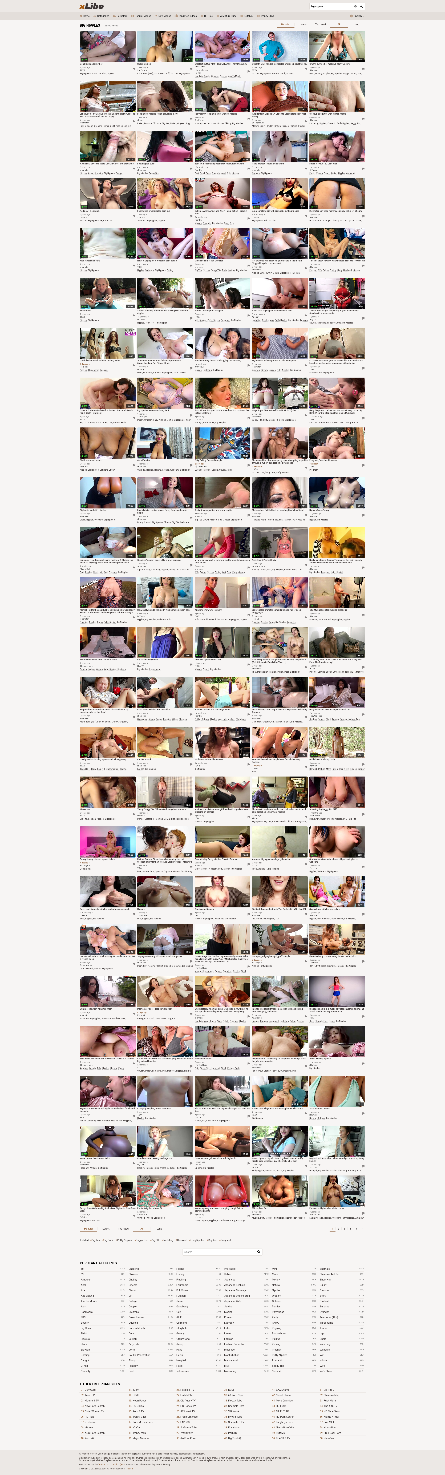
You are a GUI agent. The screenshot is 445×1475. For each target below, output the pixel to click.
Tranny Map (139, 1432)
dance (263, 569)
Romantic (277, 1360)
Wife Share (326, 1371)
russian (296, 273)
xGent (136, 1389)
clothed (141, 1218)
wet (224, 572)
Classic (133, 1290)
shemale (216, 173)
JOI (277, 919)
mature (275, 73)
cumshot (102, 73)
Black (84, 1344)
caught (312, 323)
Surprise (324, 1306)
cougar (301, 126)
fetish (173, 123)
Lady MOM (186, 1395)
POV (99, 1068)
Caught (85, 1360)
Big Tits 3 (329, 1389)
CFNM (84, 1365)
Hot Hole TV (187, 1389)
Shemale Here (236, 1406)
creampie (326, 220)
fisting (170, 270)
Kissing (228, 1312)
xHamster (313, 70)
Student (324, 1301)
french (206, 669)
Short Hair (325, 1279)
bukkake (313, 372)
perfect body (119, 422)
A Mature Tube (226, 16)
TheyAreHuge (258, 566)
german (207, 422)
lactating (313, 123)
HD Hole (206, 16)
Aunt (83, 1306)
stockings (142, 719)
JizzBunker (314, 816)
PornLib (255, 619)
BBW (280, 1071)
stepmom (106, 1018)
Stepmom (325, 1290)
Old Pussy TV (188, 1400)
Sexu (311, 1018)
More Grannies (284, 1400)
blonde (165, 470)
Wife (322, 1365)
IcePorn (256, 217)
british (277, 126)
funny (140, 522)
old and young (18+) (296, 821)
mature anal (354, 719)
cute (139, 73)
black (82, 520)
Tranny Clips (265, 16)
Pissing (276, 1344)
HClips (312, 669)
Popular (285, 24)
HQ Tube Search (333, 1411)
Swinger (324, 1312)
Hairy (179, 1349)
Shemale (325, 1268)
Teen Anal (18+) (329, 1317)
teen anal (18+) (259, 869)
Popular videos (141, 16)
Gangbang (182, 1306)
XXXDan (141, 217)
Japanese (229, 1279)
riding (172, 569)
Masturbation (231, 1355)
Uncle (323, 1338)
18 (155, 73)
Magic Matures (141, 1438)
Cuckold (133, 1322)
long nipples (197, 1240)
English (356, 16)
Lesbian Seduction (234, 1344)
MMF (275, 1268)
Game (179, 1301)
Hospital (181, 1360)
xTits (197, 818)
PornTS (232, 1432)
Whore (323, 1360)
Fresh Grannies (189, 1416)
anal (223, 173)
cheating (342, 1170)
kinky (188, 420)
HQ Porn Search (285, 1416)
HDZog (140, 369)
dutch (282, 73)
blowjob (318, 1021)
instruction (257, 919)
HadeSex (329, 1438)
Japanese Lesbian (234, 1285)
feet (197, 173)
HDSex (198, 73)
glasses (183, 719)
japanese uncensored (225, 919)
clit (113, 126)
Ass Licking (87, 1295)
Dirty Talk (134, 1344)
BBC (83, 1317)
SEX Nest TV (187, 1411)
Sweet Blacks (283, 1395)
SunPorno (142, 70)
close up (331, 123)
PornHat (198, 170)
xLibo (91, 5)
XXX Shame (282, 1389)
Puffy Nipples (279, 1355)
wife (262, 273)
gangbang (265, 472)
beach (90, 126)
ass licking (345, 422)
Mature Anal (231, 1360)
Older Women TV (94, 1411)
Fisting (180, 1274)
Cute (131, 1333)
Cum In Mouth (137, 1328)
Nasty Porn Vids (285, 1427)
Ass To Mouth (89, 1301)
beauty (255, 569)
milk (197, 320)
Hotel (179, 1365)
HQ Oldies (138, 1406)
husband (347, 270)
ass (272, 320)
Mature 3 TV (92, 1400)
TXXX (82, 70)
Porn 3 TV (138, 1411)
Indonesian (182, 1371)
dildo (197, 869)
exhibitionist (110, 622)
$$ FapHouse (258, 123)
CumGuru (90, 1389)
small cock (205, 173)
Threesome (326, 1322)
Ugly (322, 1333)
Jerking (228, 1306)
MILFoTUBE (282, 1411)
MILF (281, 520)
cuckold (199, 470)
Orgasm (276, 1295)
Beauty (85, 1322)
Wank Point (186, 1432)
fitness (290, 73)
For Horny (234, 1427)
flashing (84, 622)
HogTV (312, 319)
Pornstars (120, 16)
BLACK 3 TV (283, 1438)
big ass (165, 123)
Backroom (87, 1312)
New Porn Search (95, 1406)
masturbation (112, 769)
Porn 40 (89, 1438)
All (339, 24)
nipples (111, 73)
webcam (149, 270)
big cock (122, 669)
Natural (276, 1285)
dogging (256, 622)
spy (145, 966)
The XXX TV (331, 1406)
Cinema (133, 1285)
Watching (325, 1344)
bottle (170, 420)
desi (229, 572)
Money (276, 1279)
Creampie (134, 1312)
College (133, 1301)
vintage (198, 422)
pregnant (225, 320)
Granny (180, 1333)
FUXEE (136, 1395)
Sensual (276, 1371)
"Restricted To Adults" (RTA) (111, 1464)
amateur (141, 220)
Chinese (133, 1274)
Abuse (130, 1469)
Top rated (320, 24)
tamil (229, 470)
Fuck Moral (330, 1400)
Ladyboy (229, 1322)
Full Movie (182, 1290)
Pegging (276, 1328)
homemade (315, 220)
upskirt (351, 220)
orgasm (215, 76)
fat (253, 1071)
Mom (275, 1274)
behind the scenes (218, 619)
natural (157, 470)
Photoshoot (279, 1333)
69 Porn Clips (235, 1395)
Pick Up (276, 1338)
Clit (130, 1295)
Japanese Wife (232, 1301)
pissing (313, 270)
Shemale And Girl (329, 1274)
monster (360, 672)
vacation (84, 1018)
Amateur (86, 1279)
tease (332, 1021)
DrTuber (313, 170)
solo (229, 173)
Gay (178, 1312)
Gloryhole (181, 1328)
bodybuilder (291, 1218)
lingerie (198, 1168)
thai (254, 672)
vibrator (177, 966)
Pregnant (277, 1349)
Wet (322, 1355)
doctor (159, 719)
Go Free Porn (188, 1438)
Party (275, 1317)
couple (207, 76)
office (175, 719)
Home (84, 16)
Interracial (230, 1268)
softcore (104, 470)
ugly (188, 123)
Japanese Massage (235, 1290)
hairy (213, 123)
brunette (99, 173)
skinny (228, 123)
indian (280, 672)
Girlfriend (181, 1322)
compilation (223, 1220)
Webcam (325, 1349)
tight (333, 919)
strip (339, 323)
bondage (240, 1220)
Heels (179, 1355)
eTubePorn (91, 1422)
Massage (229, 1349)
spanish (159, 871)
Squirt (323, 1285)
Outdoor (276, 1301)
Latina (227, 1333)
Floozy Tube (235, 1400)
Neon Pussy (139, 1400)
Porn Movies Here (143, 1422)
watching (241, 719)
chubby (269, 126)
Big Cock (86, 1328)
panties (293, 126)
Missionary (230, 1371)
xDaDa (136, 1427)
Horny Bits (330, 1427)
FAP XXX (185, 1422)
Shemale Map (331, 1395)
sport (232, 719)
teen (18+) (148, 73)
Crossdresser (136, 1317)
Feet (131, 1371)
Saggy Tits (278, 1365)
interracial (149, 1018)
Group (179, 1344)
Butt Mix (246, 16)
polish (326, 270)
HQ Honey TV (188, 1406)
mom (94, 73)
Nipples (276, 1290)
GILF (179, 1317)
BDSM (206, 520)
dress (358, 220)
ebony (112, 470)
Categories (101, 16)
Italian (227, 1274)
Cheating (134, 1268)
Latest (303, 24)
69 (173, 1018)
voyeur (319, 173)
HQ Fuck (281, 1406)
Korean (228, 1317)
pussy (355, 422)
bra (320, 372)
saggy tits (348, 73)
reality (123, 769)
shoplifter (331, 323)
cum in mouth (272, 273)
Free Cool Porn (332, 1432)
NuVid (197, 766)
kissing (255, 1021)
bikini (224, 270)
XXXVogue (199, 367)
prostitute (332, 966)
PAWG (275, 1322)
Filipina (180, 1268)
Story (323, 1295)
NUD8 (231, 1389)
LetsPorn (313, 963)
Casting (85, 1355)
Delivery (133, 1338)
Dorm (132, 1349)
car (311, 966)
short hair (98, 572)
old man (157, 123)
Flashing (181, 1279)
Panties (276, 1306)
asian (91, 173)
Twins (323, 1328)
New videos (163, 16)
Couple (133, 1306)
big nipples (85, 73)
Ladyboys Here (284, 1422)
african (93, 1168)
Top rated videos (186, 16)
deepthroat (85, 869)
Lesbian (228, 1338)
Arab (83, 1290)
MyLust (140, 1165)
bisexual (325, 572)
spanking (321, 323)
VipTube (84, 467)
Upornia (141, 816)
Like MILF (329, 1422)
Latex (227, 1328)
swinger (264, 1021)
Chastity (85, 1371)
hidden (100, 722)
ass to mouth (234, 76)
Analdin (255, 317)
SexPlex (255, 1167)
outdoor (205, 719)
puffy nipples (172, 73)
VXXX (254, 1115)
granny (318, 73)
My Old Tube (235, 1416)
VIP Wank (233, 1411)
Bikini (84, 1333)
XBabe (255, 818)
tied (220, 520)
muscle (255, 1218)
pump (271, 622)
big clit (127, 126)
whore (163, 1168)
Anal (83, 1285)
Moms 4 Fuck (331, 1416)
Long (356, 24)
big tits (357, 73)
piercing (107, 126)
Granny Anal (183, 1338)
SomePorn (142, 1215)
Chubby (133, 1279)
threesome (93, 370)
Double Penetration (139, 1355)
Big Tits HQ (234, 1438)
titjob (243, 971)
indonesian (262, 672)
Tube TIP (90, 1395)
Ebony (132, 1360)
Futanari (181, 1295)
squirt (262, 126)
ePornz (89, 1427)
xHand (140, 120)
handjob (199, 76)
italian (140, 123)
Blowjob (85, 1349)
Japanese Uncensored (237, 1295)
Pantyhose (278, 1312)
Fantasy (133, 1365)
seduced (171, 1168)
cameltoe (256, 722)
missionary (166, 1018)
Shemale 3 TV (236, 1422)
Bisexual (85, 1338)
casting (83, 669)
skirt (106, 572)
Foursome (182, 1285)
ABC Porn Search (95, 1432)
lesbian (148, 123)
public (83, 126)
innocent (216, 1068)
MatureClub (85, 569)
